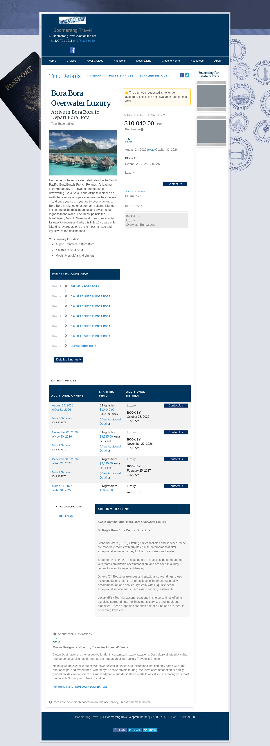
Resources (197, 60)
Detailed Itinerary (67, 359)
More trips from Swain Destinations (82, 686)
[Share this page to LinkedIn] (135, 730)
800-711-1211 (163, 717)
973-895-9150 (85, 40)
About (217, 60)
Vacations (120, 60)
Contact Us (175, 184)
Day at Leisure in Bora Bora (90, 296)
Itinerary (95, 75)
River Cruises (95, 60)
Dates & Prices (121, 75)
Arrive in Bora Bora (85, 286)
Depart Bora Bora (83, 346)
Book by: (134, 412)
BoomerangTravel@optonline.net (126, 717)
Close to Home (171, 60)
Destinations (143, 60)
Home (52, 60)
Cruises (71, 60)
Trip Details (65, 76)
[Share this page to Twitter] (187, 75)
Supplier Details (154, 75)
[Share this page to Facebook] (182, 75)
